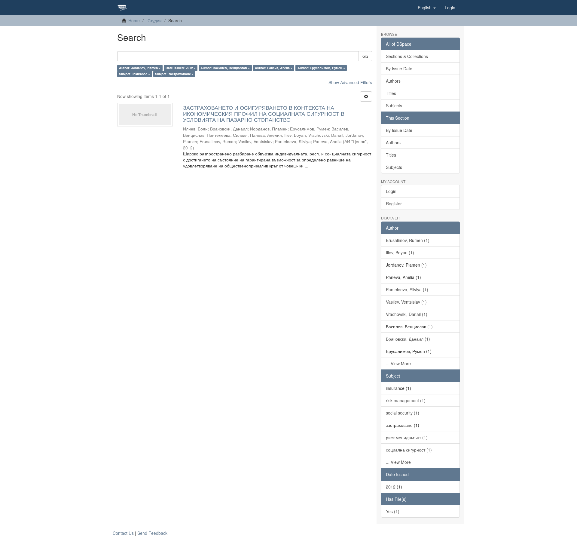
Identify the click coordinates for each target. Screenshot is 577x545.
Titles (391, 93)
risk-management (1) (406, 400)
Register (394, 204)
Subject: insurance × (134, 74)
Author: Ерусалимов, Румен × (321, 68)
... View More (398, 363)
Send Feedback (152, 533)
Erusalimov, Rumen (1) (407, 240)
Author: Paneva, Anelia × (273, 68)
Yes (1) (392, 511)
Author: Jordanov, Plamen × (139, 68)
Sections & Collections (407, 56)
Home (134, 20)
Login (391, 191)
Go (365, 56)
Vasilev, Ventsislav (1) (406, 302)
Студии (155, 20)
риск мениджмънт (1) (407, 437)
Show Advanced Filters (350, 82)
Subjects (394, 106)
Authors (393, 81)
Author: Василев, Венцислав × (225, 68)
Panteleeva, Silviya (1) (407, 289)
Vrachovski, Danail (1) (406, 314)
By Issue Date (399, 69)
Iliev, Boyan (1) (400, 253)
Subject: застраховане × (174, 74)
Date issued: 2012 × (181, 68)
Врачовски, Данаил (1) (408, 339)
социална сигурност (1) (409, 450)
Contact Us (123, 533)
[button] (426, 7)
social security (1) (402, 413)
